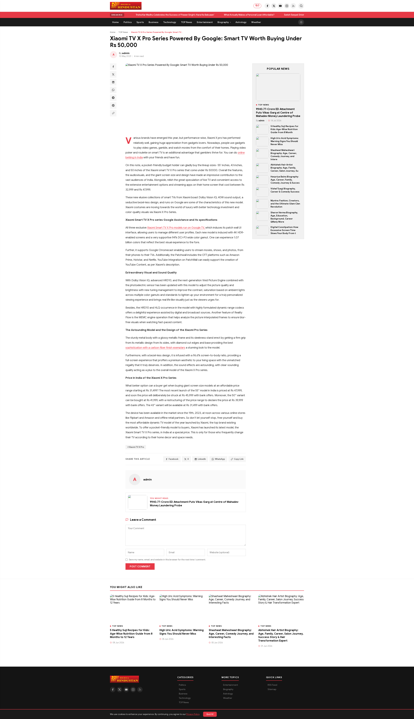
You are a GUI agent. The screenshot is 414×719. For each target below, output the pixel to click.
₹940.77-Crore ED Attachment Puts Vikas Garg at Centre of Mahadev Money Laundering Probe (278, 113)
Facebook (173, 459)
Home (112, 32)
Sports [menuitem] (140, 22)
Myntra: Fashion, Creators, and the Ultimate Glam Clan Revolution (285, 203)
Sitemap (272, 689)
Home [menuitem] (115, 22)
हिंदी (257, 5)
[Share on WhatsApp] (113, 90)
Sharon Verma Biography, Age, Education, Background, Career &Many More (284, 217)
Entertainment (230, 685)
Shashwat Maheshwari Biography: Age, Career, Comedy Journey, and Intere (284, 155)
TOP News (123, 32)
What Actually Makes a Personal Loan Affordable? (152, 14)
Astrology (228, 693)
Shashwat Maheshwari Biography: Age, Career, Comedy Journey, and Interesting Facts (231, 634)
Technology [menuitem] (169, 22)
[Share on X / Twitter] (113, 74)
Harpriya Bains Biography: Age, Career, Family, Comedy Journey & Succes (285, 179)
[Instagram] (286, 6)
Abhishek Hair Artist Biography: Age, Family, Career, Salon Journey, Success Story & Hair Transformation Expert (280, 635)
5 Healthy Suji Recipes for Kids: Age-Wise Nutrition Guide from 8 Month (284, 129)
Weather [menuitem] (256, 22)
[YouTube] (280, 6)
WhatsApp (220, 459)
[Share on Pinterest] (113, 105)
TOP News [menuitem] (186, 22)
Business (183, 693)
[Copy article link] (113, 113)
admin (147, 479)
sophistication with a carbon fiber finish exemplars (155, 347)
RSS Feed (272, 685)
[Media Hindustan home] (126, 6)
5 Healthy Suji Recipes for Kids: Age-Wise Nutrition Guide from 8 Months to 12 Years (131, 634)
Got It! (209, 714)
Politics (182, 685)
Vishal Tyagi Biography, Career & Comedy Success (285, 190)
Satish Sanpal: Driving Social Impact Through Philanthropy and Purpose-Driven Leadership (232, 14)
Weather (227, 698)
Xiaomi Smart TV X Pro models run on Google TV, (176, 227)
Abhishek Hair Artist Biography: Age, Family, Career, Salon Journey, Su (284, 167)
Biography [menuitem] (223, 22)
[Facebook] (267, 6)
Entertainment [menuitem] (205, 22)
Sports (182, 689)
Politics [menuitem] (128, 22)
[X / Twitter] (274, 6)
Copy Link (239, 459)
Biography (228, 689)
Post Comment (140, 566)
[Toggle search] (301, 6)
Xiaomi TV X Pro (136, 447)
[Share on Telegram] (113, 97)
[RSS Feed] (293, 6)
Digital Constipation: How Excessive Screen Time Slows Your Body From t (284, 230)
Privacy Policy (192, 714)
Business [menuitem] (153, 22)
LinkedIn (202, 459)
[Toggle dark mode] (301, 22)
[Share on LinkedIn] (113, 82)
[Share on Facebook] (113, 66)
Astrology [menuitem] (240, 22)
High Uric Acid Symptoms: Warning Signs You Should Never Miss (285, 141)
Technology (185, 698)
